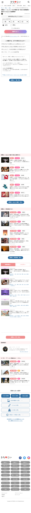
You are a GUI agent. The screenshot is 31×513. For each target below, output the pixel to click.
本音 (15, 274)
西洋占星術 (23, 361)
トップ (2, 5)
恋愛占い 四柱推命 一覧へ (15, 257)
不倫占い (25, 468)
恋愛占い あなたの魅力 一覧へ (15, 202)
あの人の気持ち (17, 305)
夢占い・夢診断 (15, 475)
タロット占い (15, 472)
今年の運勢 (15, 468)
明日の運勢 (15, 395)
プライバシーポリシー (13, 36)
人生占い (5, 468)
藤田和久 (27, 305)
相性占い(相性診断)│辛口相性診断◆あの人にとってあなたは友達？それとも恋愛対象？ (19, 225)
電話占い (3, 496)
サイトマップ (17, 494)
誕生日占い (22, 192)
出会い (15, 482)
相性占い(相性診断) (7, 5)
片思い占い (5, 465)
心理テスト (25, 475)
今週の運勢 (25, 396)
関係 (21, 315)
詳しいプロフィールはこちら (24, 351)
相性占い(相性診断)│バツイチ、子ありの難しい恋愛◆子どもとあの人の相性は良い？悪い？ (19, 365)
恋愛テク (15, 486)
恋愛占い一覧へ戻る (15, 80)
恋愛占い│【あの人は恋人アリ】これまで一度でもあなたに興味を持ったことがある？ (19, 281)
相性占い (25, 462)
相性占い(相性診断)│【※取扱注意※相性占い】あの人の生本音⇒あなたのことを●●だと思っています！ (20, 216)
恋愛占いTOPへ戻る (15, 337)
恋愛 (8, 74)
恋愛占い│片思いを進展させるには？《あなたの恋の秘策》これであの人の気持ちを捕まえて (19, 179)
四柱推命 (25, 74)
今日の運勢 (6, 395)
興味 (18, 284)
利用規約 (3, 494)
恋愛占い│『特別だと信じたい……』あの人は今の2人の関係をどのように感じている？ (19, 313)
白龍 (22, 284)
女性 (6, 25)
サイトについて (4, 493)
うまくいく (11, 74)
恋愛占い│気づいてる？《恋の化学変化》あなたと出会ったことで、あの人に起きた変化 (19, 292)
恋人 (15, 284)
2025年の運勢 (19, 5)
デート (5, 486)
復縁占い (5, 472)
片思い (19, 212)
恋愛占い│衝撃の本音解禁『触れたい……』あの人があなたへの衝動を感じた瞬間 (19, 161)
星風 (22, 274)
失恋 (25, 486)
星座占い (23, 370)
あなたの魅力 (22, 74)
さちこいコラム (5, 482)
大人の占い (5, 475)
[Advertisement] (15, 99)
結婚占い (25, 465)
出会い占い (15, 465)
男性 (14, 25)
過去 (7, 74)
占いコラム (15, 489)
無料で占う (15, 31)
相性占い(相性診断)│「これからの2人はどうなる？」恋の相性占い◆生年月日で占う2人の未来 (19, 250)
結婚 (18, 370)
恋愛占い (14, 5)
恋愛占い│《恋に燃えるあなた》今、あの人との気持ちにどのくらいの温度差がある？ (19, 302)
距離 (21, 305)
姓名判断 (22, 167)
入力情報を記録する (16, 28)
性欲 (20, 274)
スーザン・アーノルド (7, 13)
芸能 (25, 489)
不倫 (5, 489)
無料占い (24, 5)
